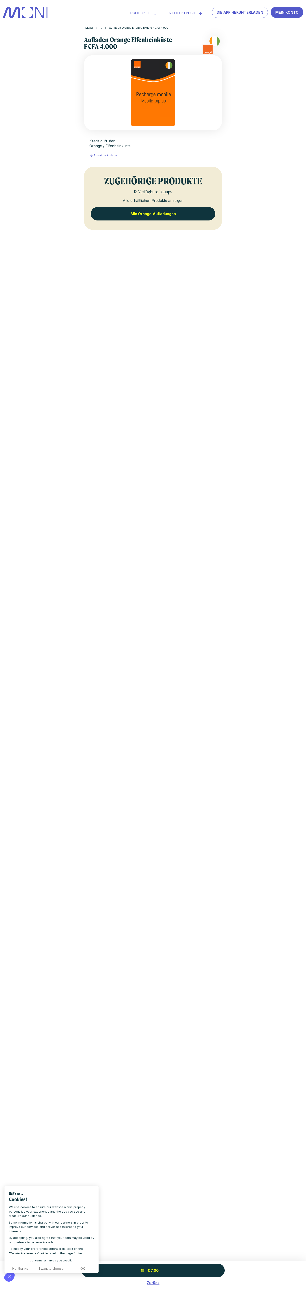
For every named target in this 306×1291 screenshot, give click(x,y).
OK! (83, 1268)
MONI (89, 27)
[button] (9, 1276)
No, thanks (20, 1268)
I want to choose (51, 1268)
